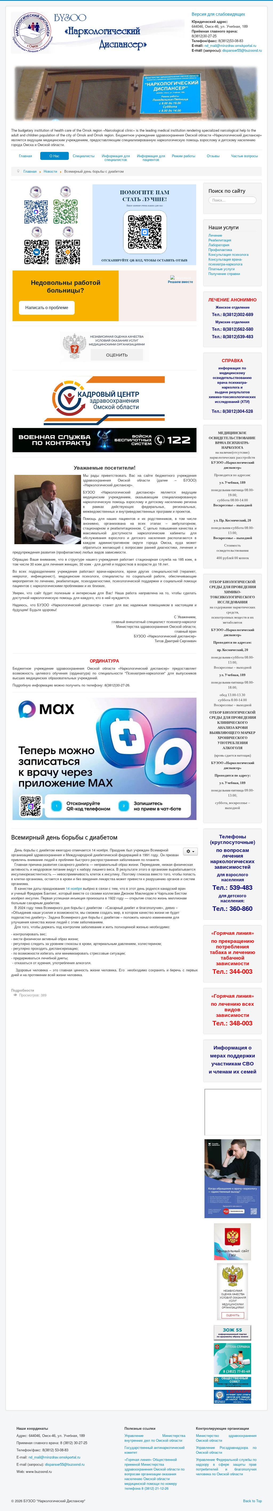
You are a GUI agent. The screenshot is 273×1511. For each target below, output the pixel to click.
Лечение (215, 235)
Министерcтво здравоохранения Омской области (226, 1438)
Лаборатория (218, 245)
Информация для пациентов (151, 157)
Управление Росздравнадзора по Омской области (226, 1450)
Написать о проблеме (46, 307)
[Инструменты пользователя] (190, 851)
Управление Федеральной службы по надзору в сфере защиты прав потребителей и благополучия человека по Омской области (226, 1466)
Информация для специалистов (116, 157)
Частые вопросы (244, 155)
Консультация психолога (228, 254)
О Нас (54, 155)
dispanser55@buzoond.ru (65, 1464)
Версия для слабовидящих (218, 14)
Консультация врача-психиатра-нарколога (225, 261)
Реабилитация (219, 240)
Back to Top (252, 1500)
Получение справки (224, 273)
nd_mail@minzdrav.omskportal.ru (230, 45)
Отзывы (213, 155)
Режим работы (183, 155)
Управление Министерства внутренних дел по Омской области (155, 1438)
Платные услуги (221, 268)
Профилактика (220, 249)
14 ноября (74, 888)
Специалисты (83, 155)
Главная (25, 155)
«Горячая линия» (232, 932)
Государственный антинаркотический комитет (154, 1450)
